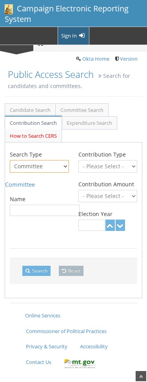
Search (39, 270)
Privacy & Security (46, 346)
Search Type (26, 154)
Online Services (42, 315)
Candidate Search (30, 110)
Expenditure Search (89, 122)
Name (17, 199)
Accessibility (94, 346)
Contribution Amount (106, 184)
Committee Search (81, 110)
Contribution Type (102, 154)
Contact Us (38, 362)
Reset (73, 270)
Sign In (69, 35)
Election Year (95, 214)
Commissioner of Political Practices (66, 331)
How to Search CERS (33, 135)
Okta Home (95, 58)
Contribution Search (33, 122)
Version (129, 58)
